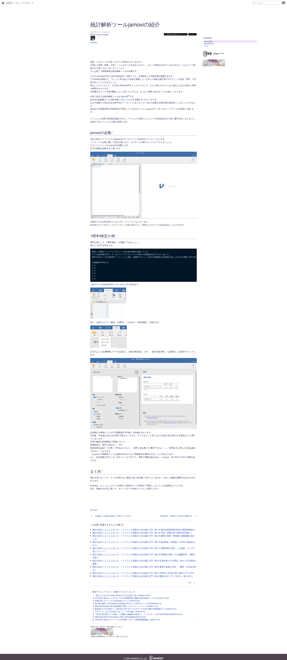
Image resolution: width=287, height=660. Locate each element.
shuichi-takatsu (102, 34)
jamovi (124, 96)
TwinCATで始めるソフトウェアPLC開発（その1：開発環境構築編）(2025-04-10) (127, 619)
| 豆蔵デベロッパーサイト (19, 2)
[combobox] (266, 3)
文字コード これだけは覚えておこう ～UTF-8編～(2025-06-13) (120, 611)
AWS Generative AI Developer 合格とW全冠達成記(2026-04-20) (120, 617)
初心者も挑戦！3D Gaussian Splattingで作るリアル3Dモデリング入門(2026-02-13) (128, 603)
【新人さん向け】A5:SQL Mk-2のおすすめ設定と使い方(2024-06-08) (122, 595)
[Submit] (254, 2)
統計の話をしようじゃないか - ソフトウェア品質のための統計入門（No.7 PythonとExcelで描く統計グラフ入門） (143, 572)
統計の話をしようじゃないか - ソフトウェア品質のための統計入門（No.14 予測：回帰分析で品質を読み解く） (142, 532)
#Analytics (93, 42)
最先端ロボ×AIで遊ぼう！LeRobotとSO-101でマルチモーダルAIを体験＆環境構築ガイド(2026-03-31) (135, 608)
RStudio (123, 85)
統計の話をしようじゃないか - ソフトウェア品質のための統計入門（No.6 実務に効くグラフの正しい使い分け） (143, 576)
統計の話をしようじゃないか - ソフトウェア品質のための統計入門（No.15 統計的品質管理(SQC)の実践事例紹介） (144, 529)
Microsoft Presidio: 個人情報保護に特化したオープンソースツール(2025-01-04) (126, 606)
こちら (107, 636)
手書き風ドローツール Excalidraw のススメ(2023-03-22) (117, 600)
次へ (192, 582)
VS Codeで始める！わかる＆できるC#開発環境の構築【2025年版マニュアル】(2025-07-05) (132, 598)
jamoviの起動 (208, 41)
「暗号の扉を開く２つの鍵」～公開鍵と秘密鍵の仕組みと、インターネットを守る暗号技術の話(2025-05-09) (138, 614)
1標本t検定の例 (209, 44)
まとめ (206, 46)
